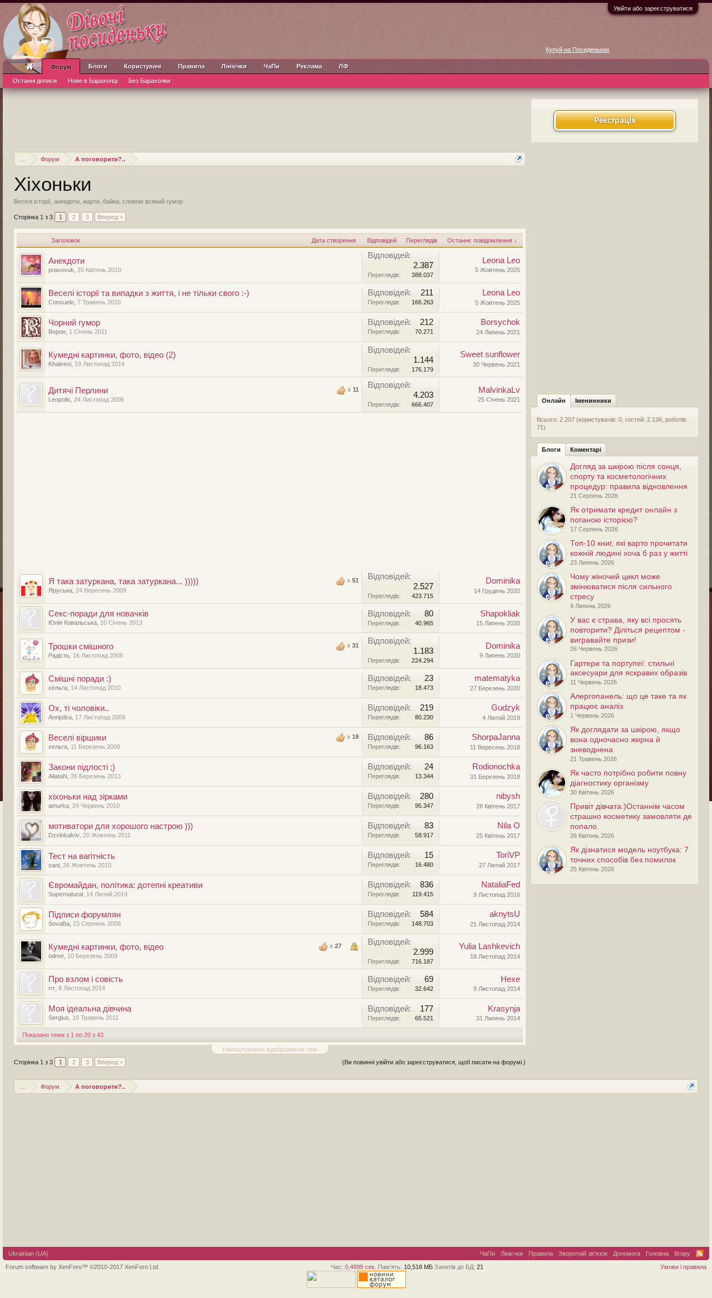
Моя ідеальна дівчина (89, 1008)
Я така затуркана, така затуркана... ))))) (123, 581)
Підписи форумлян (84, 914)
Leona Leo (501, 260)
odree (56, 955)
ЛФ (343, 66)
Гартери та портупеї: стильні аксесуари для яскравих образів (628, 668)
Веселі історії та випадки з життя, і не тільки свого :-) (148, 293)
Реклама (309, 66)
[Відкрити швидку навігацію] (518, 158)
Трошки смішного (80, 646)
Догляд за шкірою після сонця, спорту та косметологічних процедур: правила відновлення (629, 476)
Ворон (57, 331)
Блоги (551, 449)
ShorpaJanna (496, 737)
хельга (57, 687)
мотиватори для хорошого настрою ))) (120, 826)
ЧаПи (272, 66)
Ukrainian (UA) (28, 1253)
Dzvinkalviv (64, 835)
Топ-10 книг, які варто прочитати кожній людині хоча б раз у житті (629, 548)
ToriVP (508, 855)
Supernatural (65, 894)
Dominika (503, 580)
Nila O (508, 825)
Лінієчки (234, 66)
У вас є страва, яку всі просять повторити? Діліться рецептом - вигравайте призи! (627, 629)
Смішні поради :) (79, 678)
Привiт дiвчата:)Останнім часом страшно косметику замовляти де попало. (631, 816)
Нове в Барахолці (92, 80)
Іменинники (593, 400)
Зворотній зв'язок (582, 1253)
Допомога (626, 1253)
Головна (657, 1253)
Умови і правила (683, 1267)
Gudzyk (505, 707)
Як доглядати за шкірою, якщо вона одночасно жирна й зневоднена (625, 739)
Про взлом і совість (85, 979)
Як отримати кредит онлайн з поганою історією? (623, 514)
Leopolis (59, 399)
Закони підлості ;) (81, 767)
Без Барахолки (149, 80)
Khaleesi (59, 364)
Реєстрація (615, 120)
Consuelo (61, 302)
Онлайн (554, 400)
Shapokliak (500, 613)
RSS (700, 1253)
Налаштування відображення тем (269, 1049)
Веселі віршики (77, 737)
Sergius (58, 1017)
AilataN (57, 776)
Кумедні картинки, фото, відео (106, 946)
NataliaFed (500, 884)
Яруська (60, 590)
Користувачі (142, 66)
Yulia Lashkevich (489, 946)
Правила (191, 66)
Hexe (510, 979)
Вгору (682, 1253)
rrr (51, 988)
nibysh (508, 796)
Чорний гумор (74, 322)
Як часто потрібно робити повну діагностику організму (628, 777)
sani (54, 865)
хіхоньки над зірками (87, 796)
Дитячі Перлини (78, 390)
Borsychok (500, 322)
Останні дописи (35, 80)
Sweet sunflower (490, 354)
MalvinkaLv (499, 390)
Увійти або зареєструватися (653, 8)
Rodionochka (496, 766)
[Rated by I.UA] (330, 1285)
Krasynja (504, 1008)
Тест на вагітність (81, 856)
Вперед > (110, 217)
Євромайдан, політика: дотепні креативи (125, 885)
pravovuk (61, 269)
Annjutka (60, 717)
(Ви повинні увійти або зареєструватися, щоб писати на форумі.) (434, 1062)
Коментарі (585, 449)
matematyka (497, 678)
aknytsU (505, 914)
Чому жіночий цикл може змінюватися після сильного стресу (621, 586)
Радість (59, 655)
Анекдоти (66, 260)
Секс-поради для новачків (98, 613)
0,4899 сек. (360, 1267)
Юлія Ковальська (72, 622)
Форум (61, 66)
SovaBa (59, 923)
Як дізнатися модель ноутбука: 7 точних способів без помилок (629, 854)
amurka (58, 805)
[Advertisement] (269, 118)
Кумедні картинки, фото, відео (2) (112, 355)
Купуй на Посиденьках (578, 49)
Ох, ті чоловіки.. (78, 708)
